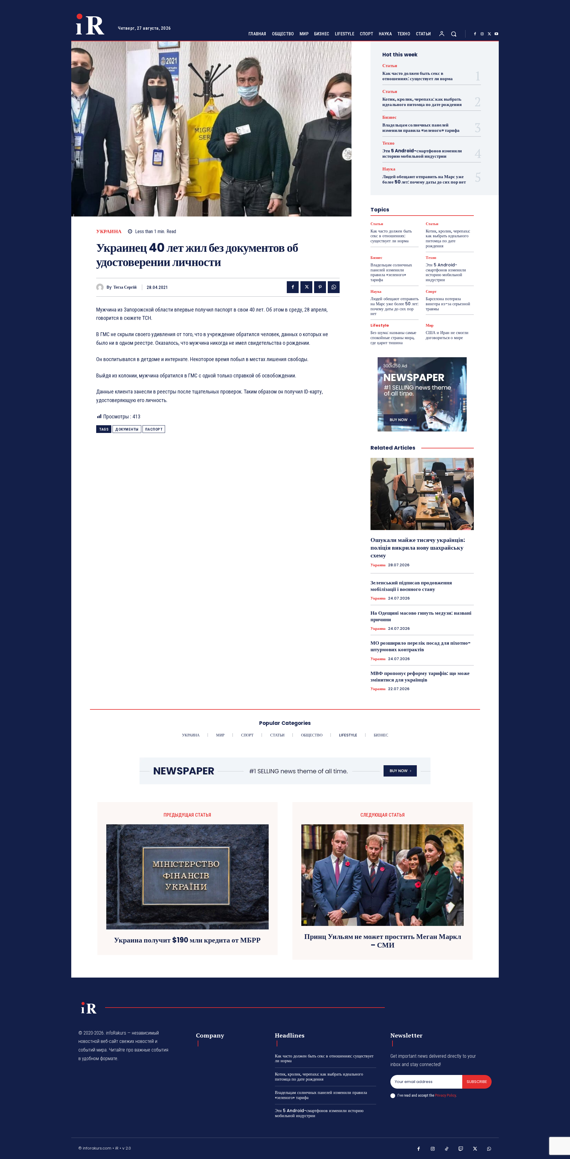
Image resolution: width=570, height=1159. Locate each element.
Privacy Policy (445, 1095)
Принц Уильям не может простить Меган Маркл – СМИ (382, 941)
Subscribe (477, 1081)
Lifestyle (379, 325)
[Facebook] (475, 34)
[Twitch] (461, 1149)
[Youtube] (496, 34)
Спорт (431, 291)
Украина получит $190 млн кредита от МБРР (187, 940)
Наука (388, 169)
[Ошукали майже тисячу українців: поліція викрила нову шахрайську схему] (422, 494)
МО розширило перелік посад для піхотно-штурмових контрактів (420, 646)
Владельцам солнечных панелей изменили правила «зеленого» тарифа (421, 127)
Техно (388, 143)
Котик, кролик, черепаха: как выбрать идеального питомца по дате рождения (422, 101)
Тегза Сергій (125, 287)
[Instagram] (482, 34)
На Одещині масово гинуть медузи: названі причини (420, 616)
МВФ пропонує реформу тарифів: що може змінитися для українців (420, 676)
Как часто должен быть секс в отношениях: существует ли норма (417, 76)
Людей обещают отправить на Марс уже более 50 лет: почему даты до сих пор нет (424, 179)
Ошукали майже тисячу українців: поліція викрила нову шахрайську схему (417, 547)
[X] (489, 34)
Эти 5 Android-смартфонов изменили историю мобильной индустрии (422, 153)
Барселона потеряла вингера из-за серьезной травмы (448, 304)
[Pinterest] (320, 287)
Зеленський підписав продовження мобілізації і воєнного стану (411, 586)
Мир (429, 325)
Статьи (389, 65)
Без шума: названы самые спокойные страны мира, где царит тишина (393, 338)
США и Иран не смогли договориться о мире (447, 335)
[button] (453, 34)
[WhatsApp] (334, 287)
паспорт (154, 429)
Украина (109, 231)
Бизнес (389, 117)
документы (127, 429)
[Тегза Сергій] (101, 287)
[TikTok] (446, 1149)
